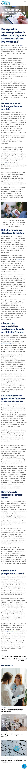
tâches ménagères (6, 343)
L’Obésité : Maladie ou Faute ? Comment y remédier (13, 659)
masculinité (10, 20)
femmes (5, 20)
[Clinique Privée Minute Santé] (5, 4)
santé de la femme (18, 20)
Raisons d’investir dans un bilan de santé (15, 656)
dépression (19, 259)
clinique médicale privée (11, 631)
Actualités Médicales (7, 707)
